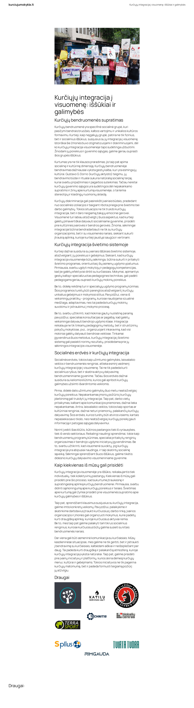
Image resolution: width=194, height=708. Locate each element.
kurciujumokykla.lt (21, 5)
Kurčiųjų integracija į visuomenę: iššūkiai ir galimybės (157, 4)
